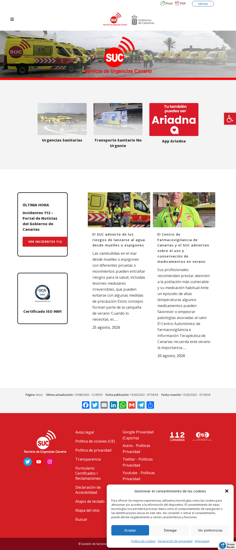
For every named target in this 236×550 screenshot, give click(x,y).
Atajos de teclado (90, 501)
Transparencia (88, 459)
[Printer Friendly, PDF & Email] (173, 6)
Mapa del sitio (87, 510)
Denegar (170, 530)
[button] (230, 119)
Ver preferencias (210, 530)
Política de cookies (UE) (95, 441)
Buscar (81, 519)
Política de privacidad (93, 450)
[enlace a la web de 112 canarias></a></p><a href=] (202, 436)
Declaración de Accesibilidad (88, 490)
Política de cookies (143, 541)
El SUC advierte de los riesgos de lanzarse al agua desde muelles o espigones (118, 239)
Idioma (203, 4)
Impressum (202, 541)
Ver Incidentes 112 (45, 242)
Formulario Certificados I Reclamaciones (88, 473)
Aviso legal (84, 432)
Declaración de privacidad (175, 541)
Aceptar (130, 530)
